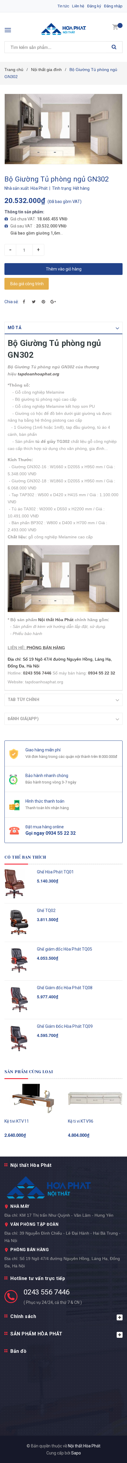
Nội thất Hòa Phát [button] (31, 1165)
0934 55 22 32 (101, 673)
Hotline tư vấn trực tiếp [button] (37, 1278)
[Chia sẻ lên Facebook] (24, 302)
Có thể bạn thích (25, 857)
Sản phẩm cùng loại (28, 1071)
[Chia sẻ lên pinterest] (43, 302)
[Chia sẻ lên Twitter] (34, 302)
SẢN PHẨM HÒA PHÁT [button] (36, 1334)
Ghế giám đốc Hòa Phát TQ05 (64, 949)
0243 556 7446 (46, 1292)
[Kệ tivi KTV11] (31, 1098)
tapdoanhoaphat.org (38, 374)
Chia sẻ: (11, 301)
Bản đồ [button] (18, 1351)
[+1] (53, 302)
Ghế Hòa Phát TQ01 (55, 872)
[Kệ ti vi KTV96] (95, 1098)
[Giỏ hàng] (115, 26)
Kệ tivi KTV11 (16, 1121)
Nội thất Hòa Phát (56, 619)
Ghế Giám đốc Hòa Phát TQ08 (65, 987)
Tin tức (63, 6)
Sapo (76, 1453)
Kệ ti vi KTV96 (80, 1121)
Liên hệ (78, 6)
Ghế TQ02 (46, 910)
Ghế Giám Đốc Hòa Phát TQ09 (65, 1026)
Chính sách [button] (23, 1316)
